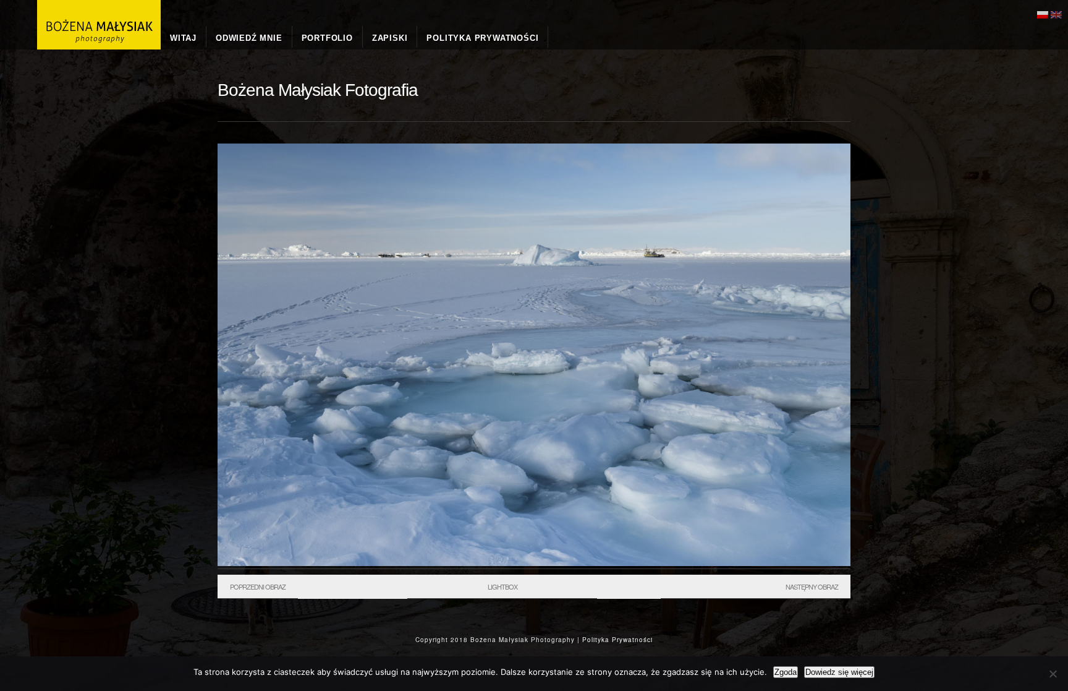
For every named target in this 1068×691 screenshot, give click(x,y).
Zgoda (785, 672)
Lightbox (502, 586)
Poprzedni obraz (258, 586)
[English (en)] (1056, 13)
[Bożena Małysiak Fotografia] (534, 563)
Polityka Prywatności (617, 639)
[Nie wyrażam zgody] (1052, 673)
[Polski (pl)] (1042, 13)
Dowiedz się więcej (839, 672)
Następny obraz (812, 586)
